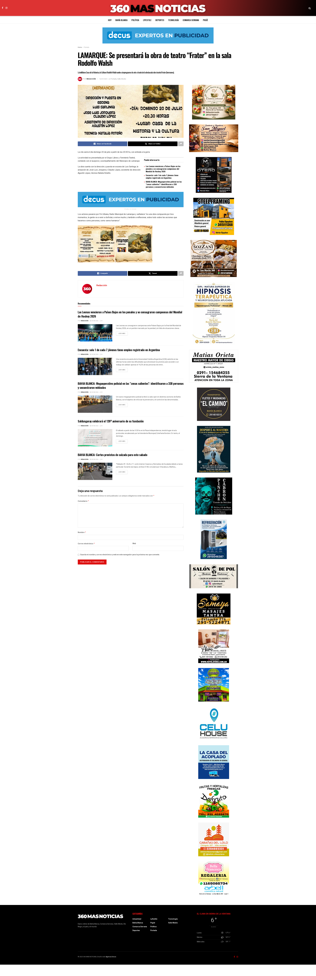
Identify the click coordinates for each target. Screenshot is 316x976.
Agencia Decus (111, 957)
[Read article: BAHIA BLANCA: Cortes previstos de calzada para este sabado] (95, 471)
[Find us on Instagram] (6, 8)
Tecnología (173, 20)
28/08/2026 (94, 459)
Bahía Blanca (121, 20)
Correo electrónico (86, 543)
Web (134, 543)
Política (135, 20)
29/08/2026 (94, 321)
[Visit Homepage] (158, 8)
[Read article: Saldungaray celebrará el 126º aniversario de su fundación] (95, 437)
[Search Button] (310, 8)
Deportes (159, 20)
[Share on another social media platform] (181, 143)
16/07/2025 (103, 79)
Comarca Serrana (191, 20)
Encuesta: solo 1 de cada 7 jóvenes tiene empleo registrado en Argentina (162, 176)
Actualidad (136, 919)
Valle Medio (121, 79)
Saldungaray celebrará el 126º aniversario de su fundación (111, 421)
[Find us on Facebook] (2, 8)
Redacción (91, 79)
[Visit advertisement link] (158, 37)
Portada (86, 47)
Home (80, 47)
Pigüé (205, 20)
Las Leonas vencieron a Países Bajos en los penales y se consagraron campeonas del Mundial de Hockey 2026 (163, 169)
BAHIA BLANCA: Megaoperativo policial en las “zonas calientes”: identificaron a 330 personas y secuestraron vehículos (164, 184)
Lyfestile (147, 20)
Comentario (83, 501)
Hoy (109, 20)
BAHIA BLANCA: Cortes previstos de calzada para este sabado (112, 454)
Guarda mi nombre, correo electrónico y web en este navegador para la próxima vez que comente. (120, 554)
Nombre (82, 532)
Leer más (123, 333)
